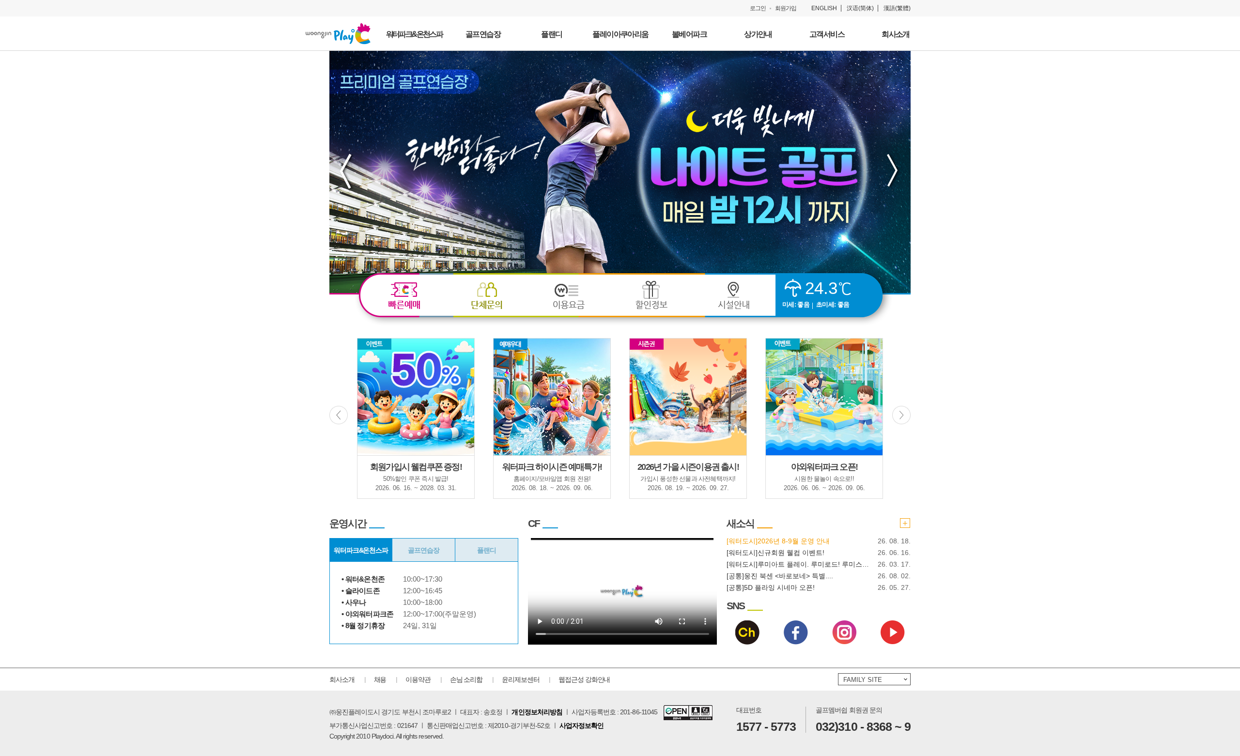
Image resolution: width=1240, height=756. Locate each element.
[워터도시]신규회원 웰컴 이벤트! (775, 552)
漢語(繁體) (897, 8)
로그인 (758, 8)
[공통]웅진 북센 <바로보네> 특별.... (780, 576)
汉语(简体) (860, 8)
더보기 (905, 523)
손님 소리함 (466, 679)
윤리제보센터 (520, 679)
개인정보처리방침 (537, 712)
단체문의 (487, 296)
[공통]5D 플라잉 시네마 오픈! (771, 587)
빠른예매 (404, 296)
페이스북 (796, 632)
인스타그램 (844, 632)
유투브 (893, 632)
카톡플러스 (747, 632)
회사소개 (342, 679)
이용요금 (569, 296)
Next (893, 171)
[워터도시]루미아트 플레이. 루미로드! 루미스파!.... (798, 564)
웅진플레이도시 (338, 33)
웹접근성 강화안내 (584, 679)
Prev (346, 171)
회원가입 (785, 8)
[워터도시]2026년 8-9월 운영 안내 (778, 541)
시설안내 (734, 296)
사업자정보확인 (581, 725)
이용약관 (418, 679)
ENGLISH (824, 8)
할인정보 (651, 296)
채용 (380, 679)
